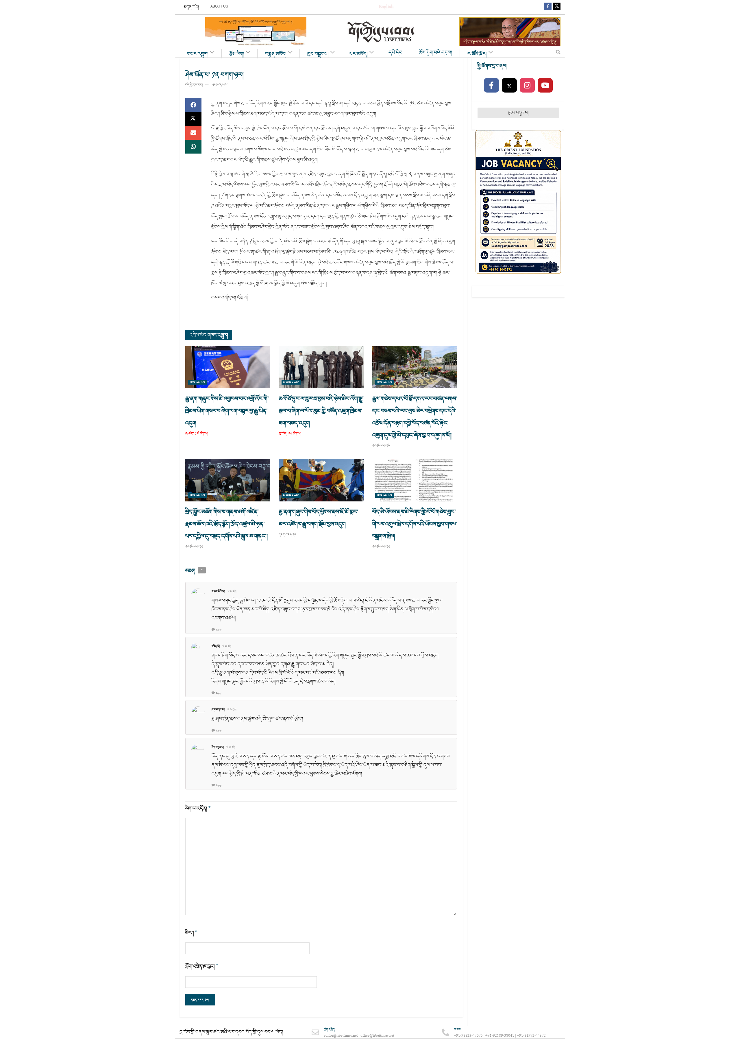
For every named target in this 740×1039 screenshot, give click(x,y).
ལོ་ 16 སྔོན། (231, 591)
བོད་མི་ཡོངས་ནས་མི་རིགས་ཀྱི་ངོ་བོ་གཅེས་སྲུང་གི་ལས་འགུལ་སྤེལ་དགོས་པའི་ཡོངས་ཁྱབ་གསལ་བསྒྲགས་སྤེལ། (414, 523)
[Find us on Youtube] (545, 85)
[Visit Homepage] (381, 32)
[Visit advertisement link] (255, 31)
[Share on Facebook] (193, 105)
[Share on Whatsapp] (193, 147)
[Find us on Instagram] (527, 85)
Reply (218, 630)
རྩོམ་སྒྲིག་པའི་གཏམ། (435, 52)
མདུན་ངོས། (191, 7)
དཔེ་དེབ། (396, 52)
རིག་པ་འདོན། (198, 808)
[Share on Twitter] (193, 119)
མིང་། (191, 932)
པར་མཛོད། (358, 54)
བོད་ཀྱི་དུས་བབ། (194, 84)
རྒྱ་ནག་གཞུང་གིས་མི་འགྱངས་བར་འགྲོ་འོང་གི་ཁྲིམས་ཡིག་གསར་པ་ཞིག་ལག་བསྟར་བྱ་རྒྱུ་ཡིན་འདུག (227, 410)
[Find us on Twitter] (556, 7)
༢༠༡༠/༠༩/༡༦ (219, 84)
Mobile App (198, 382)
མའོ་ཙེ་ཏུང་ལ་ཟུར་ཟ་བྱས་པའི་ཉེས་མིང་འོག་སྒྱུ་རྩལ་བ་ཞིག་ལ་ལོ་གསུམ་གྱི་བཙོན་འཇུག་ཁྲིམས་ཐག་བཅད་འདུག (321, 410)
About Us (219, 6)
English (386, 7)
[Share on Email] (193, 133)
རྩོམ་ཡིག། (236, 54)
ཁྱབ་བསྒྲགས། (318, 54)
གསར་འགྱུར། (197, 54)
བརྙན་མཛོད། (275, 54)
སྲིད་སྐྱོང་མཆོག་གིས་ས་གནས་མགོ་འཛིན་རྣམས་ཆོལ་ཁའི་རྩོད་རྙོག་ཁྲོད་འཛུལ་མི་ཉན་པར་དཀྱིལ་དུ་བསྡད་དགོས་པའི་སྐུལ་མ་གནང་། (227, 523)
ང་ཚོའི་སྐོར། (477, 54)
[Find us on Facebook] (548, 7)
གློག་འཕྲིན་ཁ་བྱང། (202, 966)
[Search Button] (558, 53)
